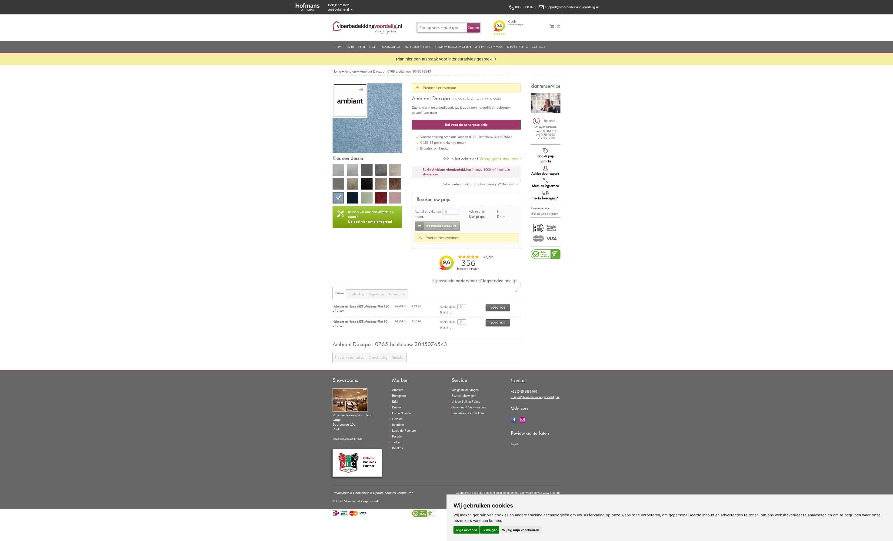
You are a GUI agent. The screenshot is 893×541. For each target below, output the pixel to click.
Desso (396, 407)
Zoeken (473, 28)
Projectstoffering (418, 47)
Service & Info (517, 47)
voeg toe (497, 307)
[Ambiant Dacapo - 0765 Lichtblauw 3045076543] (367, 118)
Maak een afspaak (343, 438)
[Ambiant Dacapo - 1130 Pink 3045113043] (395, 198)
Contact (538, 47)
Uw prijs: (477, 216)
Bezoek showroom (463, 395)
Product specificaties (349, 357)
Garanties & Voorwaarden (468, 407)
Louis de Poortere (404, 430)
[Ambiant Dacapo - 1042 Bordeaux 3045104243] (381, 198)
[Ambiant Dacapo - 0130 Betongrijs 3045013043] (381, 170)
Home (338, 47)
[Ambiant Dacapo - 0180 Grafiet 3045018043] (338, 184)
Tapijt (350, 47)
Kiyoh (515, 444)
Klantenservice (540, 208)
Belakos (397, 448)
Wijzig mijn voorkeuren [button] (520, 530)
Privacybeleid (342, 493)
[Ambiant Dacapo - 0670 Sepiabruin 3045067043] (395, 184)
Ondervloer (356, 294)
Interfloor (398, 425)
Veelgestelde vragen (465, 390)
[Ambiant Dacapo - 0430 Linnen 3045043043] (381, 184)
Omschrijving (378, 357)
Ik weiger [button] (490, 530)
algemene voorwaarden (521, 492)
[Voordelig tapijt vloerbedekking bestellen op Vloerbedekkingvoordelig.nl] (367, 33)
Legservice (376, 294)
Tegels (373, 47)
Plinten (339, 293)
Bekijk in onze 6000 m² (466, 172)
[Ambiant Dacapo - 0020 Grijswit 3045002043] (338, 170)
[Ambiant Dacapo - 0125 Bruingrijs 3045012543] (367, 170)
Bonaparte (399, 395)
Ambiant (351, 71)
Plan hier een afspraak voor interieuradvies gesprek (444, 59)
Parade (397, 436)
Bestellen (398, 357)
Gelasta (397, 419)
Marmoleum (391, 47)
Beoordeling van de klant (468, 413)
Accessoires (397, 294)
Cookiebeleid (362, 493)
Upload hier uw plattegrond (371, 217)
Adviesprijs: (477, 211)
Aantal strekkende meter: (428, 214)
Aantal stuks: (448, 306)
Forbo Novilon (401, 413)
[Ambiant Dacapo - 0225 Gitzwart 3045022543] (367, 184)
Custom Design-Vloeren (453, 47)
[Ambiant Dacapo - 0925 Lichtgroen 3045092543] (367, 198)
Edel (395, 401)
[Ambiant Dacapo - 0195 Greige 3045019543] (352, 184)
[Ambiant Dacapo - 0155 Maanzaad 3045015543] (395, 170)
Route (359, 438)
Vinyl (361, 47)
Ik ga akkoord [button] (466, 530)
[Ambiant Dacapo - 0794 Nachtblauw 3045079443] (352, 198)
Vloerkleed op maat (489, 47)
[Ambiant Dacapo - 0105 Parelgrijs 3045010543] (352, 170)
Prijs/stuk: (400, 306)
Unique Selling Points (465, 401)
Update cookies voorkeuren (393, 493)
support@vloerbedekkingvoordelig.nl (535, 397)
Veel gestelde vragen (544, 213)
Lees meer (430, 112)
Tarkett (396, 442)
